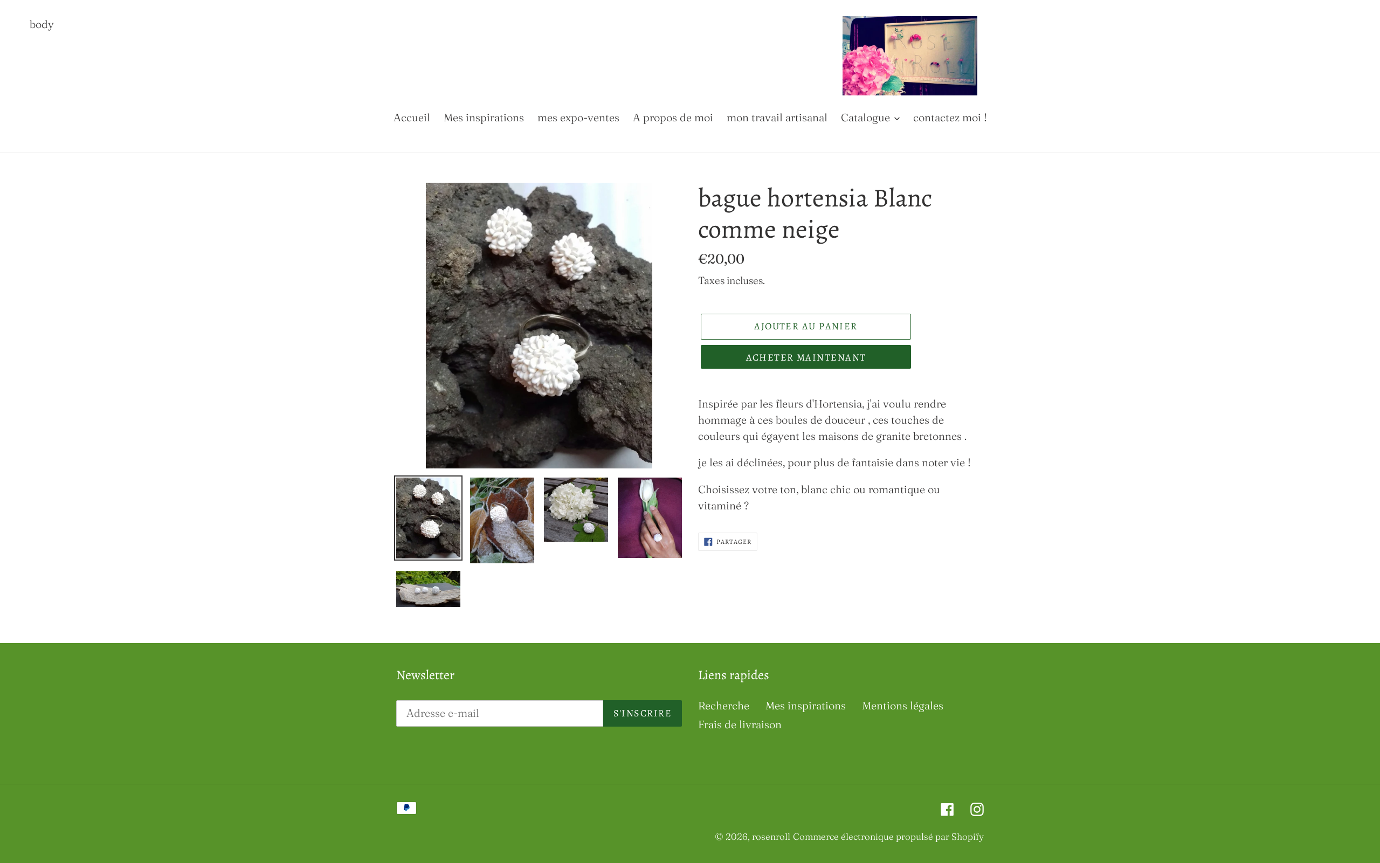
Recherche (723, 705)
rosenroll (771, 836)
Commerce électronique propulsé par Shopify (888, 836)
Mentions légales (902, 705)
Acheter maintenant (806, 357)
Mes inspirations (805, 705)
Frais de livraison (740, 724)
